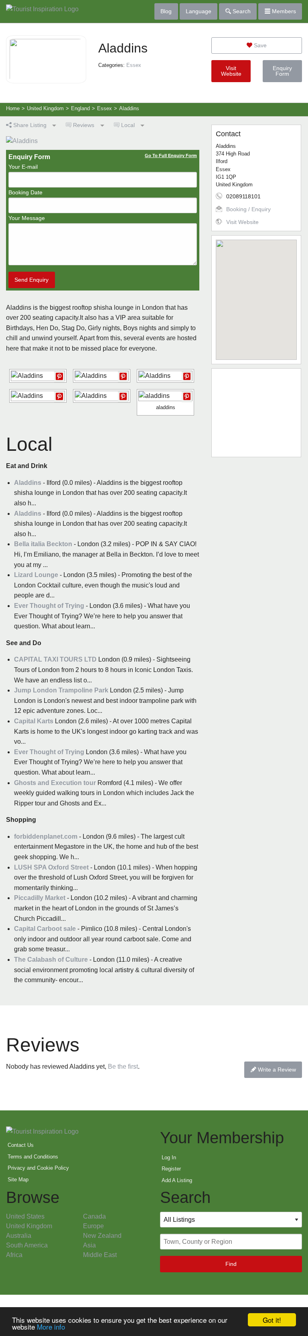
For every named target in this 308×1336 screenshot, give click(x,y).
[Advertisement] (256, 413)
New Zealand (102, 1235)
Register (171, 1169)
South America (27, 1245)
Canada (94, 1216)
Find (231, 1264)
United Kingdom (29, 1226)
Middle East (100, 1254)
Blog (166, 11)
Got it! (272, 1320)
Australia (18, 1235)
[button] (256, 295)
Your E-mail (23, 166)
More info (51, 1327)
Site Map (18, 1180)
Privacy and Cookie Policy (38, 1168)
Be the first (123, 1066)
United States (25, 1216)
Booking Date (25, 192)
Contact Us (21, 1145)
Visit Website (231, 71)
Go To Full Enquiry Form (171, 155)
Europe (93, 1226)
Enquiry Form (282, 71)
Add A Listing (177, 1180)
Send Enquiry (31, 279)
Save (259, 45)
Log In (169, 1157)
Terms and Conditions (33, 1157)
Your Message (26, 218)
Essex (133, 65)
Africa (14, 1254)
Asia (89, 1245)
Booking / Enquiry (248, 209)
